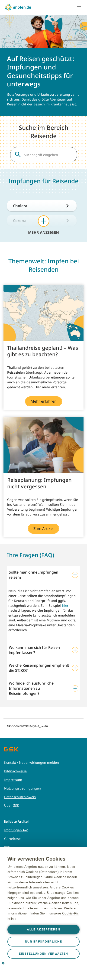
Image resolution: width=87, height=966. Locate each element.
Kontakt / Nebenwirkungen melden (31, 762)
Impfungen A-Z (16, 830)
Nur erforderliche (43, 941)
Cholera (20, 206)
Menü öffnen (79, 7)
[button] (43, 575)
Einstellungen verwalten (43, 953)
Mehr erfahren (44, 401)
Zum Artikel (43, 528)
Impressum (13, 779)
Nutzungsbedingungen (22, 788)
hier (65, 605)
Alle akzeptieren (43, 929)
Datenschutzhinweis (20, 797)
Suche (17, 154)
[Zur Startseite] (18, 7)
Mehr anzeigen (43, 232)
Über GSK (11, 805)
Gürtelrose (12, 838)
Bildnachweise (15, 771)
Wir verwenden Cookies (36, 859)
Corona (19, 220)
